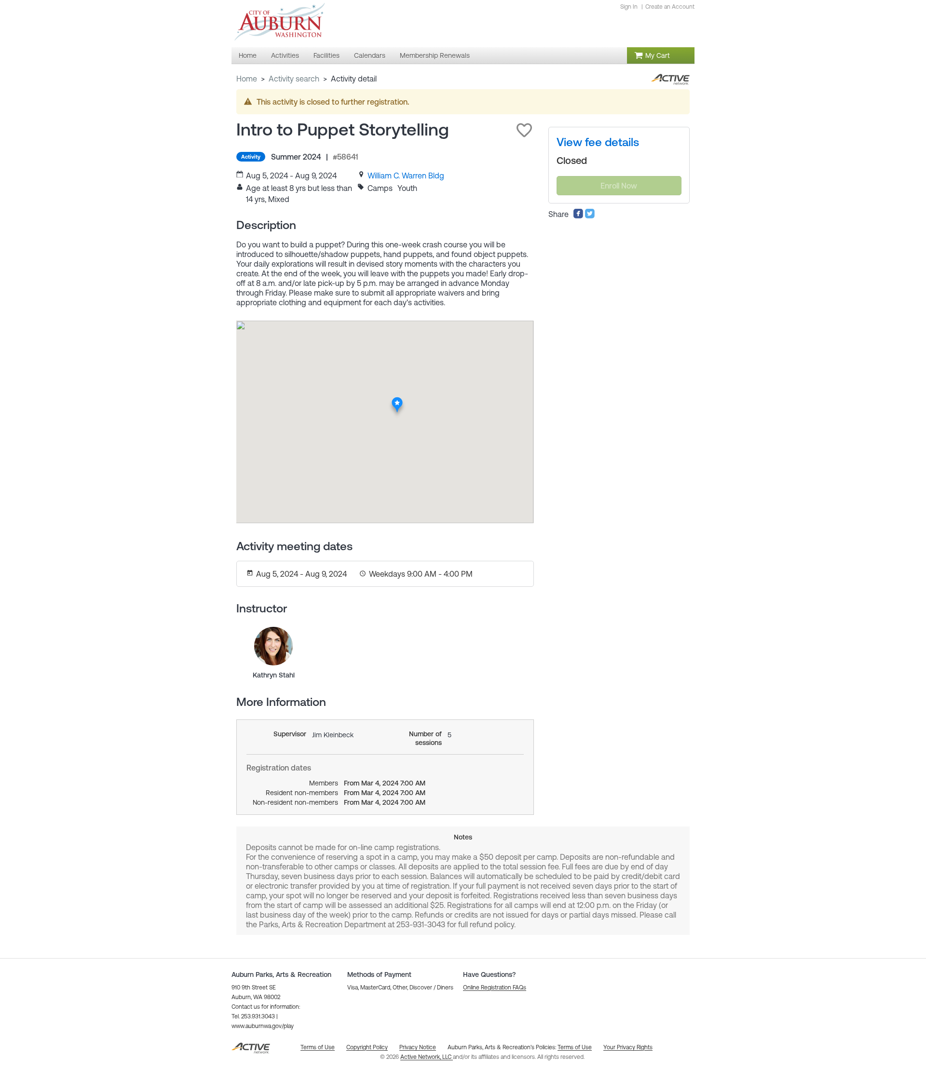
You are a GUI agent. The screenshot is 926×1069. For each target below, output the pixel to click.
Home (246, 78)
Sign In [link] (629, 6)
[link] (406, 175)
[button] (524, 130)
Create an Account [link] (669, 6)
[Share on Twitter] (590, 216)
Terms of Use (575, 1047)
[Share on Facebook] (578, 216)
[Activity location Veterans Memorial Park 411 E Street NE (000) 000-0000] (397, 400)
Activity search (294, 78)
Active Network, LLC (426, 1057)
